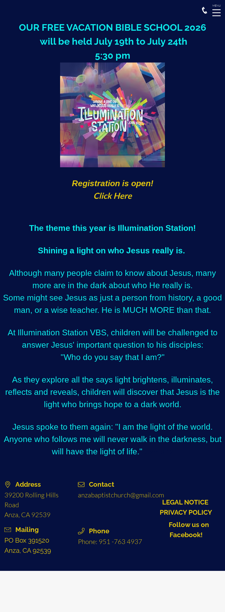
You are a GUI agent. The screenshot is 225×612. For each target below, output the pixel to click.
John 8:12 (159, 452)
